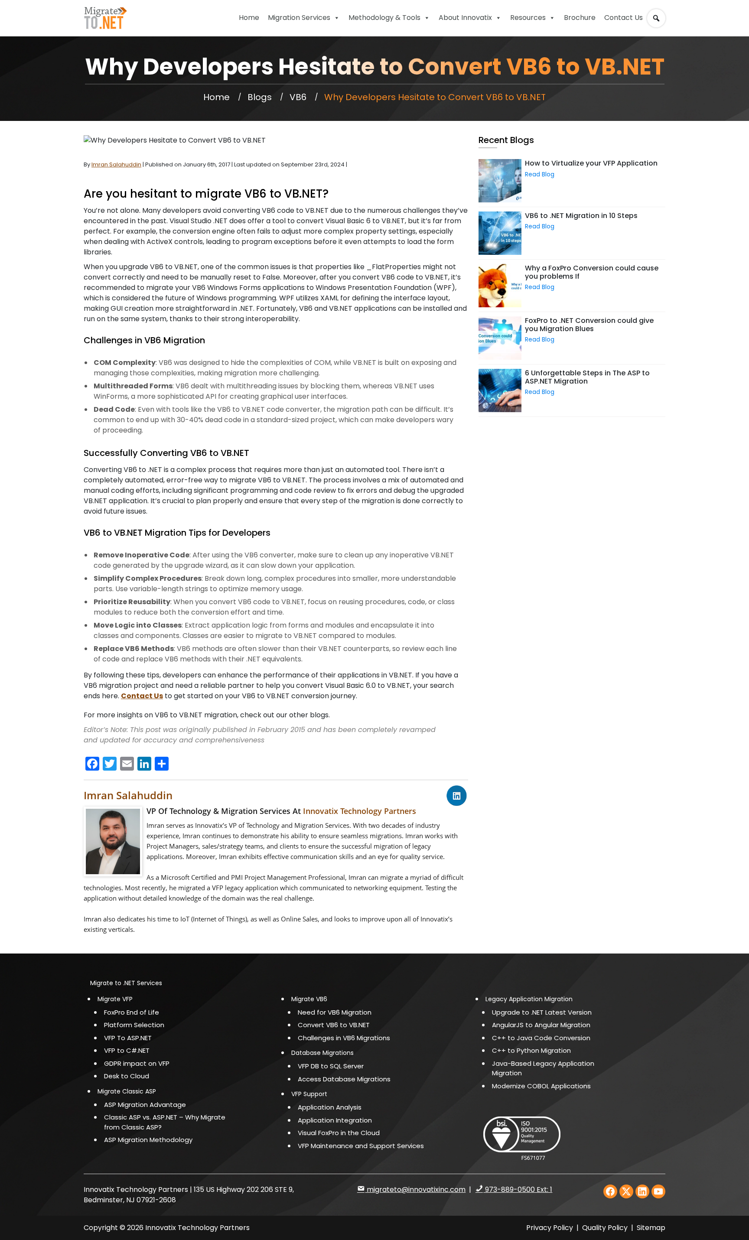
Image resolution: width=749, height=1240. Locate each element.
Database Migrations (322, 1052)
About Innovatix (465, 18)
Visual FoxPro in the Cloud (339, 1132)
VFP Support (309, 1094)
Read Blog (539, 174)
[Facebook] (610, 1191)
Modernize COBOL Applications (541, 1085)
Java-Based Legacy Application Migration (543, 1068)
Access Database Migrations (344, 1079)
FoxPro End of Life (131, 1012)
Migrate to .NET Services (126, 983)
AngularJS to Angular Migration (541, 1024)
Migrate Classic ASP (127, 1091)
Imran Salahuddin (128, 795)
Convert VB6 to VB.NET (334, 1024)
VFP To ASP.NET (128, 1037)
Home (249, 18)
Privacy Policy (549, 1228)
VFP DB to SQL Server (331, 1066)
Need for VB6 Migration (334, 1012)
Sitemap (651, 1228)
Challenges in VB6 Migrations (344, 1037)
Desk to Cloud (126, 1076)
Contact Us (623, 18)
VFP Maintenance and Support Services (361, 1145)
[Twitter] (626, 1191)
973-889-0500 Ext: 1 (517, 1189)
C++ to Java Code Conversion (541, 1037)
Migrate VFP (115, 999)
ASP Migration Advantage (145, 1104)
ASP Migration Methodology (148, 1139)
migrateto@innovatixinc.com (415, 1189)
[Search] (658, 14)
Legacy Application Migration (529, 999)
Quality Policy (605, 1228)
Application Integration (335, 1120)
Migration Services (299, 18)
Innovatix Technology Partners (359, 811)
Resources (528, 18)
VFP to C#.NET (127, 1050)
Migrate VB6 (309, 999)
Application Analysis (329, 1107)
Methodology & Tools (384, 18)
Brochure (580, 18)
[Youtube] (658, 1191)
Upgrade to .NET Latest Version (542, 1012)
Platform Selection (134, 1024)
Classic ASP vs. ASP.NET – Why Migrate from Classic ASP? (164, 1122)
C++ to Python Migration (531, 1050)
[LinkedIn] (642, 1191)
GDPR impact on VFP (136, 1063)
